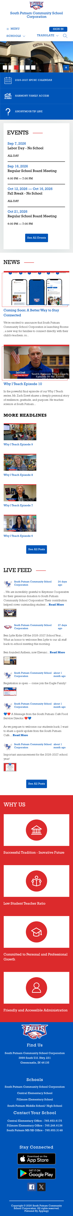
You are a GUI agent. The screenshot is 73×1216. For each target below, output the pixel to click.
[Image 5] (28, 67)
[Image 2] (11, 67)
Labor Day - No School (27, 148)
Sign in (58, 29)
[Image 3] (16, 67)
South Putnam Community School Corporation (35, 1087)
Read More (56, 604)
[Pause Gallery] (66, 67)
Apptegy (44, 1211)
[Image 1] (5, 67)
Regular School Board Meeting (32, 171)
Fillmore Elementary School (35, 1099)
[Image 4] (22, 67)
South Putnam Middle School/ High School (34, 1106)
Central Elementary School (34, 1093)
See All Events (36, 238)
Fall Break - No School (27, 194)
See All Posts (36, 549)
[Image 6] (33, 67)
